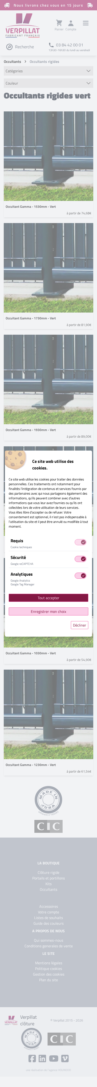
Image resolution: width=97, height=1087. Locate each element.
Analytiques (22, 574)
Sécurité (18, 557)
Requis (17, 540)
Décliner (79, 625)
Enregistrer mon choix (48, 611)
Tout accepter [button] (48, 598)
